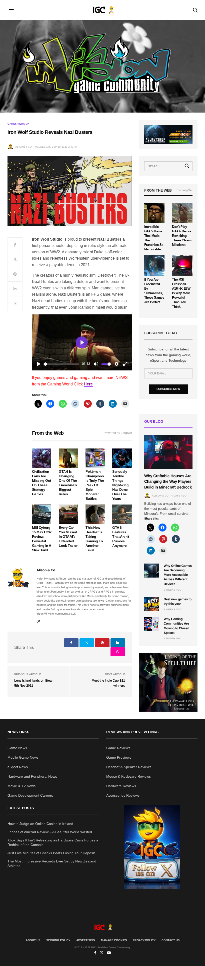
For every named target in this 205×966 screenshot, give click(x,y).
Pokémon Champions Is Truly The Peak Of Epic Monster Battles (95, 485)
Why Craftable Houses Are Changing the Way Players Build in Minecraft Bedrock (168, 482)
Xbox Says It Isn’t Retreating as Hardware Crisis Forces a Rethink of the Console (53, 842)
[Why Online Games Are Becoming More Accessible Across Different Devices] (151, 571)
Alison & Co (23, 146)
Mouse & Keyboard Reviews (128, 776)
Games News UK (18, 124)
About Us (33, 940)
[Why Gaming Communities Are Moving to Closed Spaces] (151, 624)
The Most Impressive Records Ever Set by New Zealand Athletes (52, 863)
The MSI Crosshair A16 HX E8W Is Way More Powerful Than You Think (181, 293)
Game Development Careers (30, 795)
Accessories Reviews (123, 795)
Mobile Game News (23, 757)
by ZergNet (185, 190)
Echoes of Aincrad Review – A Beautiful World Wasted (50, 832)
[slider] (61, 364)
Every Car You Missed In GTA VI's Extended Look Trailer (68, 537)
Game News (17, 748)
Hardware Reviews (121, 786)
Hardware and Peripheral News (32, 776)
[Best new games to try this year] (151, 604)
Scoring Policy (58, 940)
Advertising (85, 940)
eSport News (18, 767)
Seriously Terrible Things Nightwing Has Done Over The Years (120, 485)
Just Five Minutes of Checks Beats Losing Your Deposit (51, 853)
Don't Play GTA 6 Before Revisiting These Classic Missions (182, 236)
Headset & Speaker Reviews (128, 767)
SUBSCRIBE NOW (168, 388)
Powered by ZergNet (118, 433)
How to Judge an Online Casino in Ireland (40, 824)
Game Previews (118, 757)
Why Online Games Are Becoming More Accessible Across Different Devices (178, 575)
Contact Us (171, 940)
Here (88, 384)
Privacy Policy (144, 940)
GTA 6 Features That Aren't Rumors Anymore (120, 537)
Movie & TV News (22, 786)
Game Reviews (118, 748)
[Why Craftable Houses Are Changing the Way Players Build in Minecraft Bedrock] (168, 452)
